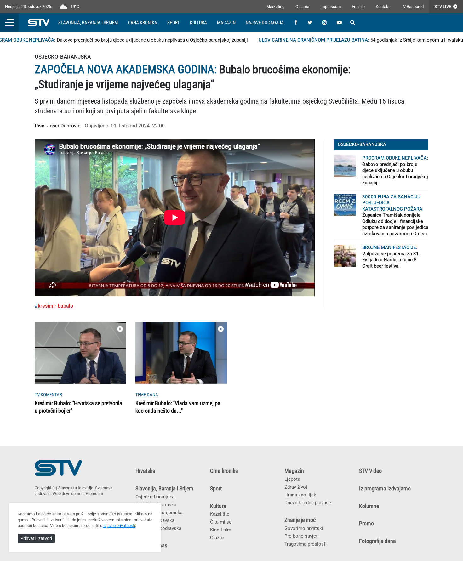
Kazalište (219, 514)
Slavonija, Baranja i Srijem (88, 23)
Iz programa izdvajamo (385, 488)
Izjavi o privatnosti (119, 525)
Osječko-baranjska (154, 497)
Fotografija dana (377, 541)
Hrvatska (145, 471)
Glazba (217, 538)
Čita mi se (221, 522)
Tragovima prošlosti (305, 544)
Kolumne (369, 506)
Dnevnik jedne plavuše (307, 503)
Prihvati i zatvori (36, 538)
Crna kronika (142, 23)
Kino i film (220, 530)
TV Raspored (412, 6)
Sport (173, 23)
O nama (302, 6)
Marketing (275, 6)
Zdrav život (295, 487)
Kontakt (383, 6)
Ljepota (292, 479)
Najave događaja (265, 23)
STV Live (443, 6)
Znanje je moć (300, 520)
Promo (366, 523)
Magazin (226, 23)
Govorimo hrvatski (303, 528)
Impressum (330, 6)
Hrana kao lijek (300, 495)
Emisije (358, 6)
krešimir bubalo (55, 306)
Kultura (198, 23)
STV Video (370, 471)
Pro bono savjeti (301, 536)
